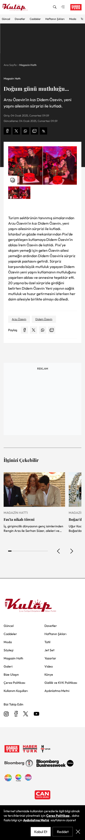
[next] (71, 551)
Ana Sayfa (10, 65)
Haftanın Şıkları (55, 19)
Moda (72, 19)
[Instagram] (6, 714)
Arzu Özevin (19, 319)
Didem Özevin (43, 319)
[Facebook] (16, 714)
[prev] (58, 551)
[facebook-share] (7, 131)
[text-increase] (43, 131)
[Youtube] (36, 714)
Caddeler (35, 19)
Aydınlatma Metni (36, 820)
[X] (25, 714)
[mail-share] (34, 131)
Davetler (20, 19)
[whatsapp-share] (25, 131)
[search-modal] (54, 7)
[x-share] (16, 131)
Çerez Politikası (58, 816)
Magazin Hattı (27, 65)
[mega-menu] (63, 7)
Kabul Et (40, 831)
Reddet (63, 831)
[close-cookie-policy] (78, 832)
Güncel (6, 19)
